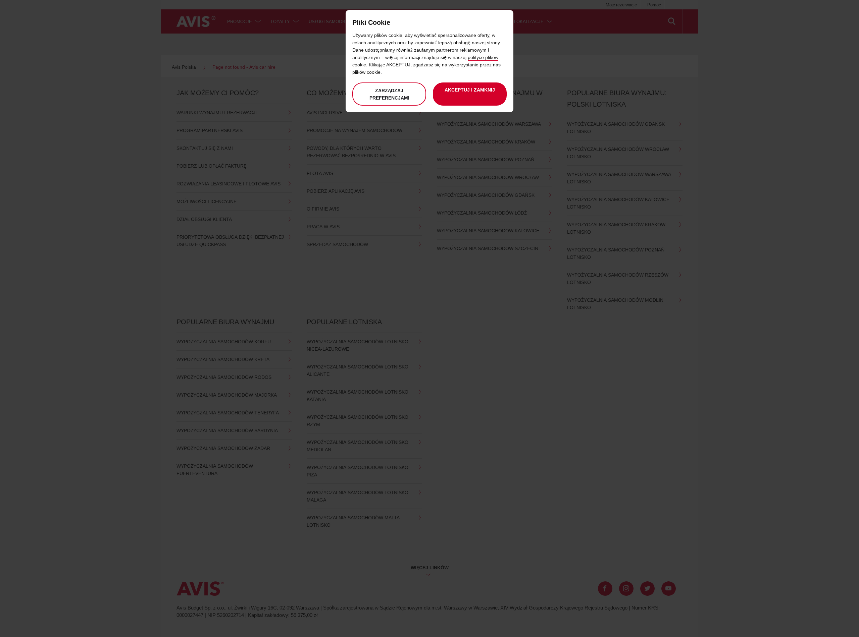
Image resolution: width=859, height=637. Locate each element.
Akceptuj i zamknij (470, 89)
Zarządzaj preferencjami (389, 94)
